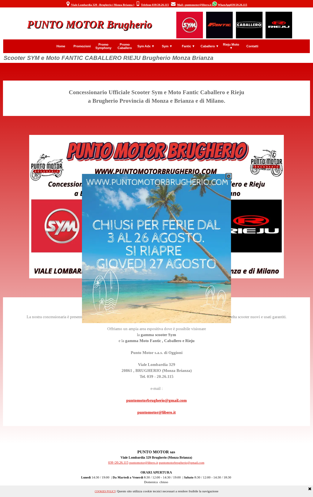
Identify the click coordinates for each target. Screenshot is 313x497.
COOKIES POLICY (105, 491)
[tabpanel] (156, 4)
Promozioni (82, 46)
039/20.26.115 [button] (238, 4)
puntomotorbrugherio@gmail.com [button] (156, 400)
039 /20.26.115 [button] (118, 462)
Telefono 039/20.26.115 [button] (155, 4)
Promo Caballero (125, 46)
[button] (137, 4)
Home (60, 46)
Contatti (252, 46)
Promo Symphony (103, 46)
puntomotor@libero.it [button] (156, 412)
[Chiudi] (228, 176)
